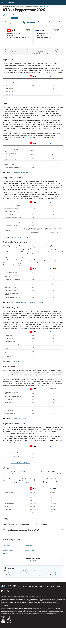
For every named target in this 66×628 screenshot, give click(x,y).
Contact (58, 586)
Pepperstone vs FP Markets (9, 550)
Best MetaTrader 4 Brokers (18, 302)
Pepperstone (31, 22)
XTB (24, 22)
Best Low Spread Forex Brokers (20, 172)
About (25, 586)
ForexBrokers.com (7, 2)
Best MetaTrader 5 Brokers (35, 302)
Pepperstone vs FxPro (29, 550)
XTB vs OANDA (28, 548)
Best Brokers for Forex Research (20, 418)
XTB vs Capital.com (7, 542)
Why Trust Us (33, 586)
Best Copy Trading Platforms (19, 237)
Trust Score (50, 586)
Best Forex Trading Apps (18, 361)
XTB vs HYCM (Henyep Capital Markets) (34, 542)
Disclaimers (33, 596)
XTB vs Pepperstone (7, 548)
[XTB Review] (33, 77)
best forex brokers (21, 471)
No (35, 560)
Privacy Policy (40, 596)
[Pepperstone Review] (53, 77)
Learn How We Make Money (43, 6)
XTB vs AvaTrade (6, 545)
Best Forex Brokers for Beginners (20, 463)
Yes (31, 560)
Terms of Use (27, 596)
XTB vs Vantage (28, 545)
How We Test (42, 586)
